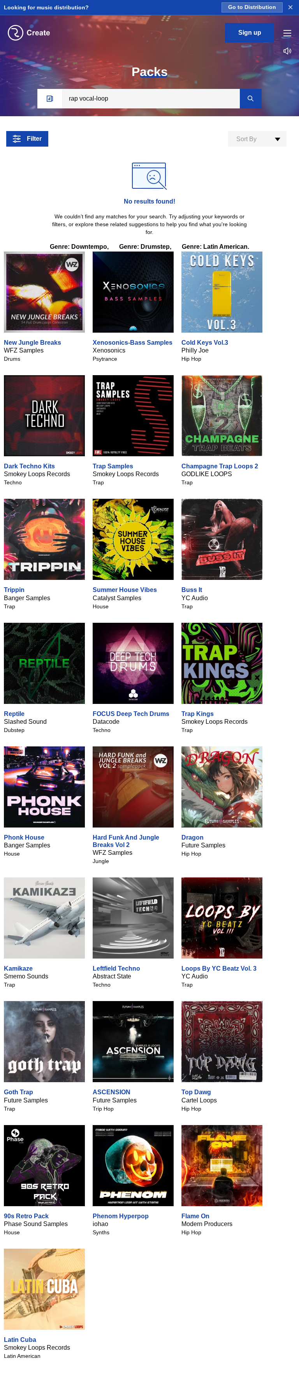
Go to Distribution (252, 7)
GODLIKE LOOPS (206, 474)
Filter (34, 138)
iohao (100, 1224)
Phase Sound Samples (36, 1224)
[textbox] (257, 139)
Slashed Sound (25, 721)
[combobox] (257, 139)
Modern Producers (206, 1224)
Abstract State (112, 976)
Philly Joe (195, 350)
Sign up (249, 32)
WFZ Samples (24, 350)
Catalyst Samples (117, 598)
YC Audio (194, 598)
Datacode (106, 721)
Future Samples (203, 845)
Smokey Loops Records (37, 474)
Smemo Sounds (26, 976)
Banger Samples (27, 598)
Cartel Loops (199, 1100)
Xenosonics (109, 350)
